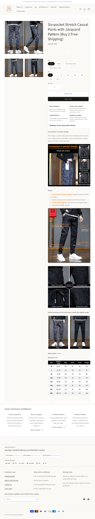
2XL (68, 75)
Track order (8, 489)
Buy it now (68, 99)
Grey (51, 64)
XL (61, 75)
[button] (80, 9)
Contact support (57, 427)
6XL (58, 79)
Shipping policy (10, 476)
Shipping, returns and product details (62, 125)
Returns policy (35, 430)
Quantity (50, 83)
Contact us (8, 485)
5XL (51, 79)
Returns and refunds (11, 480)
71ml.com (10, 514)
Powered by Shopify (18, 514)
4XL (82, 75)
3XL (75, 75)
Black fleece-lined (55, 68)
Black (59, 64)
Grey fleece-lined (70, 64)
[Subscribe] (36, 499)
